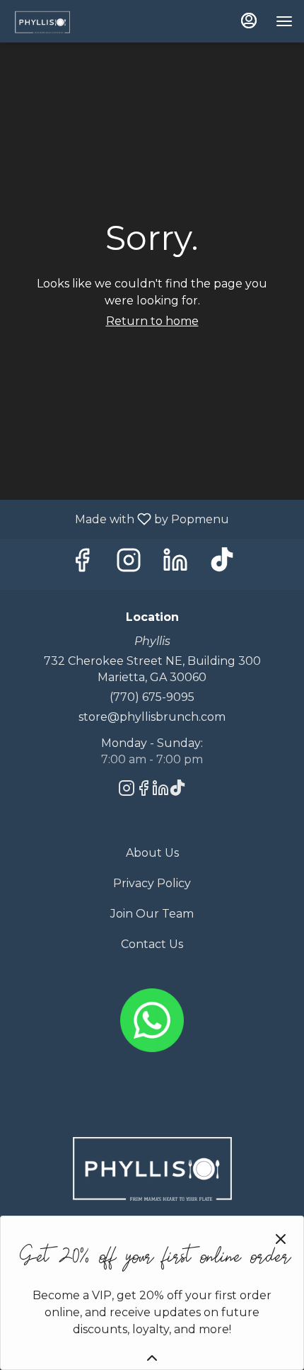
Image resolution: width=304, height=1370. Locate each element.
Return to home (152, 321)
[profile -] (248, 20)
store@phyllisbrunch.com (152, 717)
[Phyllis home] (75, 21)
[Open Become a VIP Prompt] (152, 1357)
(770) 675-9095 (152, 697)
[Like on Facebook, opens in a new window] (82, 564)
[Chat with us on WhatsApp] (152, 1019)
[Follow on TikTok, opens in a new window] (222, 564)
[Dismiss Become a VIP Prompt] (281, 1239)
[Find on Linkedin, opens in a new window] (175, 564)
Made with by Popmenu (120, 518)
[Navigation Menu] (284, 21)
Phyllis (152, 1169)
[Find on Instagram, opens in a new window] (128, 564)
